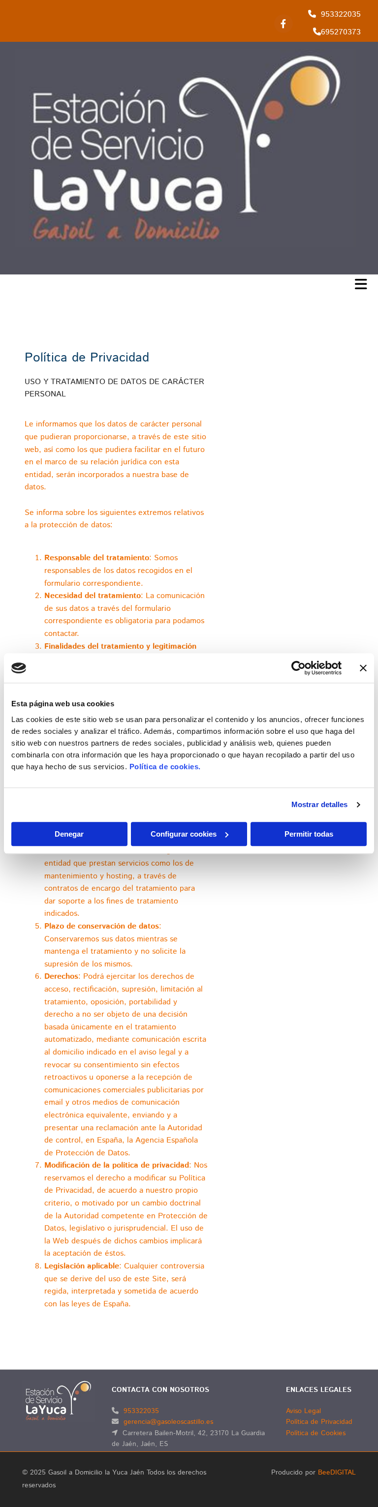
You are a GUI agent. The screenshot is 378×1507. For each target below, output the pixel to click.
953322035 (341, 14)
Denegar (69, 834)
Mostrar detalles (319, 804)
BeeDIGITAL (337, 1472)
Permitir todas (308, 834)
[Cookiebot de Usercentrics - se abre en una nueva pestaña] (298, 668)
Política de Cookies (316, 1433)
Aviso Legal (303, 1411)
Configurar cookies (184, 834)
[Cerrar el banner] (363, 667)
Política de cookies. (165, 766)
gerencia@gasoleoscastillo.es (168, 1422)
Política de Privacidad (319, 1422)
